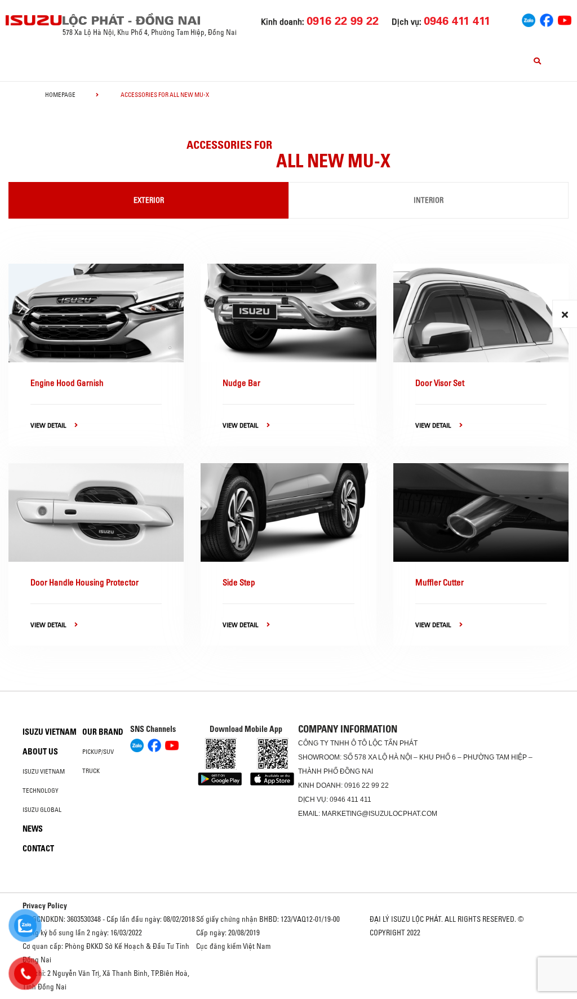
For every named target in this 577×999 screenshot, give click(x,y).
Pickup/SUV (98, 752)
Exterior (149, 200)
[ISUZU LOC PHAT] (34, 20)
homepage (60, 95)
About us (40, 752)
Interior (428, 200)
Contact (38, 848)
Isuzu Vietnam (50, 732)
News (33, 829)
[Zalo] (528, 19)
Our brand (102, 732)
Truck (91, 771)
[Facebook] (546, 19)
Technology (41, 790)
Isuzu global (42, 810)
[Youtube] (564, 19)
